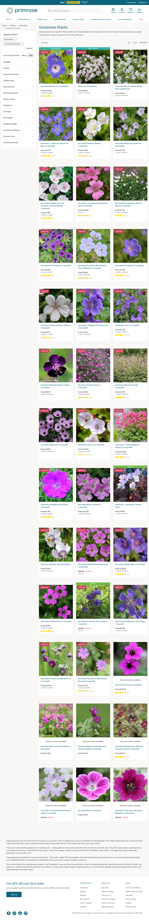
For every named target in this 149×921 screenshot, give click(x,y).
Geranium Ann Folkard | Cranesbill (56, 265)
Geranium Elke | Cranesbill (89, 810)
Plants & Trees (24, 19)
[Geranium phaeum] (130, 347)
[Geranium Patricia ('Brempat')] (130, 640)
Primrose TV (106, 895)
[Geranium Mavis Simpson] (93, 466)
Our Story (105, 888)
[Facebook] (9, 913)
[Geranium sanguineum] (56, 466)
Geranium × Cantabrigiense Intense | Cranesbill (127, 446)
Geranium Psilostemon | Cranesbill (56, 621)
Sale (141, 19)
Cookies (129, 903)
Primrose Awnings (108, 899)
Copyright (129, 895)
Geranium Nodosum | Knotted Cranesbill (128, 144)
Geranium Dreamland (87, 86)
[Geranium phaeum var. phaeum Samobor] (130, 702)
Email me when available (130, 680)
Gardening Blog (107, 891)
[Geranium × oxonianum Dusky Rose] (130, 485)
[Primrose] (22, 10)
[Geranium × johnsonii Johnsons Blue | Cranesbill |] (56, 105)
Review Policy (131, 907)
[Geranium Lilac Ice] (93, 407)
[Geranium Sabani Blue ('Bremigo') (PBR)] (130, 526)
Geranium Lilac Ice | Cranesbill (91, 445)
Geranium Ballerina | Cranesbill (54, 445)
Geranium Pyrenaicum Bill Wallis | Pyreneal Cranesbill (92, 679)
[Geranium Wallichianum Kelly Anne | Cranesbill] (93, 526)
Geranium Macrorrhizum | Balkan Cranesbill (55, 747)
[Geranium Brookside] (130, 227)
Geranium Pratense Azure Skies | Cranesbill (92, 622)
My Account (84, 899)
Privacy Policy (131, 899)
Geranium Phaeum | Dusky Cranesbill (126, 386)
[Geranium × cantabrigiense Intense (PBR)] (130, 407)
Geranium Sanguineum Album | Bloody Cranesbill (128, 204)
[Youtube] (20, 913)
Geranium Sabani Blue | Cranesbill (130, 564)
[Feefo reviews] (74, 2)
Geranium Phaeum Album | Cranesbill (89, 144)
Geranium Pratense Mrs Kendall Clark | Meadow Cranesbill (92, 266)
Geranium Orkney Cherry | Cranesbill (89, 386)
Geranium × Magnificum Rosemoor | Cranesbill (93, 326)
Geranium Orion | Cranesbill (127, 325)
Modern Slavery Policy (134, 891)
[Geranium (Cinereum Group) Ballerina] (56, 407)
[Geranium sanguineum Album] (130, 165)
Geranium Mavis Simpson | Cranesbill (89, 505)
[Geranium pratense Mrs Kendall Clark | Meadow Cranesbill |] (93, 227)
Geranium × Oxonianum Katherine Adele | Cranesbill (56, 811)
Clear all (29, 48)
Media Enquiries (107, 907)
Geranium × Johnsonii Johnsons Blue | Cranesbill (54, 144)
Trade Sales (131, 2)
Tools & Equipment (125, 19)
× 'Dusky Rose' (128, 505)
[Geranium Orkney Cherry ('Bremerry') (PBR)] (93, 347)
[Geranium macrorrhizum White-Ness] (130, 48)
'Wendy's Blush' (56, 564)
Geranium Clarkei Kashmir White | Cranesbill (55, 326)
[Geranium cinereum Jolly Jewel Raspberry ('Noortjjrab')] (130, 766)
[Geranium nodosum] (130, 105)
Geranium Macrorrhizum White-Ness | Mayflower (129, 87)
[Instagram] (14, 913)
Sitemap (83, 907)
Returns (83, 895)
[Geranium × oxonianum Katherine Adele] (56, 766)
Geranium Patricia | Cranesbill (128, 685)
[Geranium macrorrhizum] (56, 702)
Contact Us (142, 2)
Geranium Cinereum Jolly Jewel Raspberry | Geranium (128, 811)
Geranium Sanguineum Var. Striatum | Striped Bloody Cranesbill (53, 205)
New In (9, 19)
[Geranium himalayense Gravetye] (130, 583)
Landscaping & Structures (101, 19)
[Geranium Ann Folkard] (56, 227)
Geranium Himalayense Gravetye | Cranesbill (130, 622)
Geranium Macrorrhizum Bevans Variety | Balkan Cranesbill (92, 747)
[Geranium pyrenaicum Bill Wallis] (93, 640)
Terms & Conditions (133, 888)
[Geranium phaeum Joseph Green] (56, 640)
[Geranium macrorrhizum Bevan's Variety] (93, 702)
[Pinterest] (26, 913)
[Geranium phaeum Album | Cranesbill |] (93, 105)
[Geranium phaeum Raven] (56, 347)
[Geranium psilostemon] (56, 583)
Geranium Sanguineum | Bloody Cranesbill (54, 505)
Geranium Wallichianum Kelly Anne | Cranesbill (93, 565)
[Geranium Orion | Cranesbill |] (130, 287)
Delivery (83, 891)
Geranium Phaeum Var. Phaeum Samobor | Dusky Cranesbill (129, 747)
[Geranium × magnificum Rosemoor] (93, 287)
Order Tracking (85, 903)
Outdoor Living (78, 19)
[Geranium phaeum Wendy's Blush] (56, 526)
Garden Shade (59, 19)
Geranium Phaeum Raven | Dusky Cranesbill (55, 386)
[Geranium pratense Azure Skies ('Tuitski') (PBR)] (93, 602)
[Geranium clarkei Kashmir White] (56, 287)
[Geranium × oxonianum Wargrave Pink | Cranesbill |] (93, 165)
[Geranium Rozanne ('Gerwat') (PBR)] (56, 67)
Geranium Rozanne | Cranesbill (54, 86)
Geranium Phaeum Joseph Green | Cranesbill (55, 679)
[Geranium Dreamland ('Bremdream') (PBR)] (93, 67)
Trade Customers (108, 903)
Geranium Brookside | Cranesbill (129, 265)
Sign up (14, 894)
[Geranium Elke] (93, 766)
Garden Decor (42, 19)
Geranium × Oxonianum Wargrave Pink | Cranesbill (93, 204)
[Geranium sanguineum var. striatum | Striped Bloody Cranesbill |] (56, 165)
